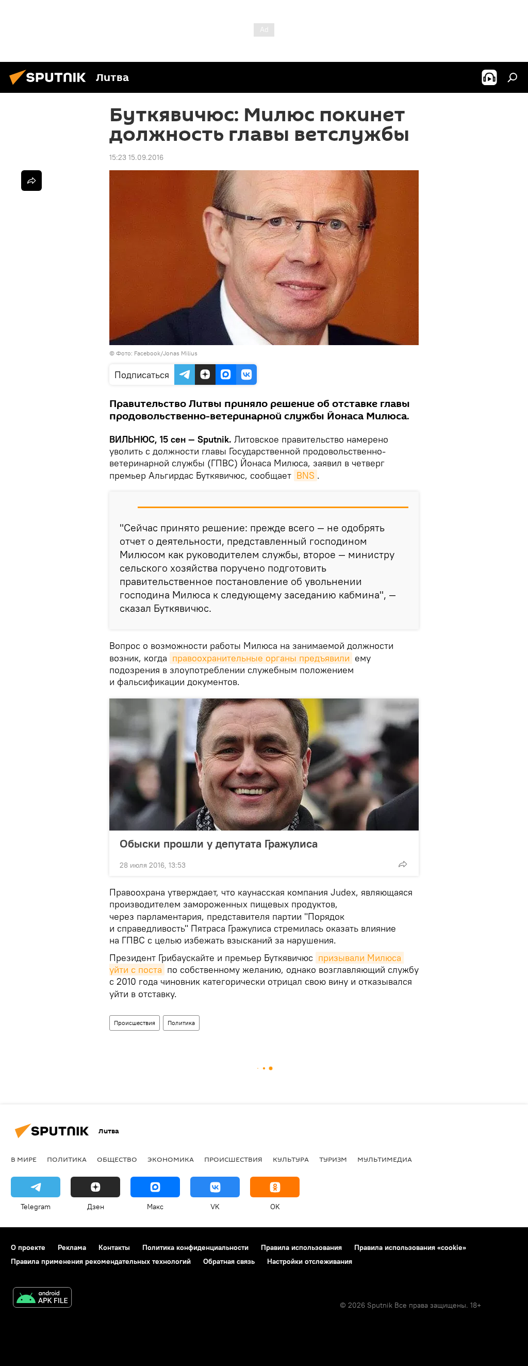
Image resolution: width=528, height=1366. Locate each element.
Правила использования (301, 1247)
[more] (402, 864)
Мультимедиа (384, 1159)
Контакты (114, 1247)
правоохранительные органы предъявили (261, 658)
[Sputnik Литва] (50, 86)
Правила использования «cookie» (410, 1247)
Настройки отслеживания (309, 1261)
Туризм (333, 1159)
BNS (305, 475)
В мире (24, 1159)
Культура (291, 1159)
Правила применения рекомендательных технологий (101, 1261)
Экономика (170, 1159)
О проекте (28, 1247)
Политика (181, 1023)
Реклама (72, 1247)
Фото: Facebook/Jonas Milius (156, 353)
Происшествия (134, 1023)
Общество (117, 1159)
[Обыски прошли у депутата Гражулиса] (264, 764)
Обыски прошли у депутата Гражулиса (219, 843)
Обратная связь (229, 1261)
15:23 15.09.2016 (136, 157)
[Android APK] (42, 1298)
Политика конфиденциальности (195, 1247)
